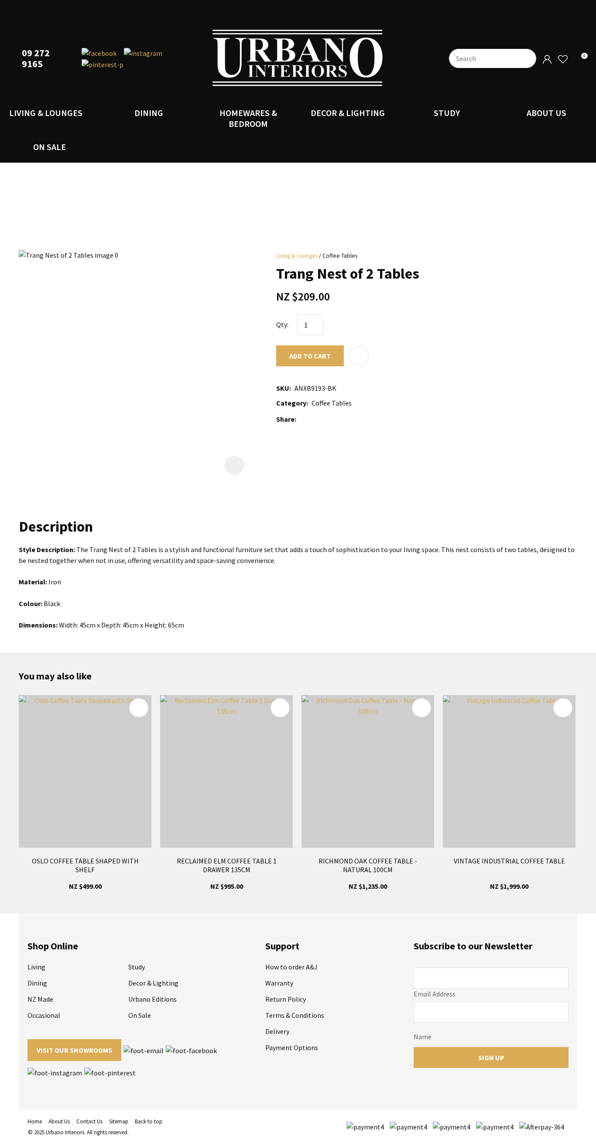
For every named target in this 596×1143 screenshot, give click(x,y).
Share (285, 419)
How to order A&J (291, 966)
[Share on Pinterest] (338, 419)
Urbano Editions (152, 999)
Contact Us (89, 1121)
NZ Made (40, 999)
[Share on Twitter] (312, 419)
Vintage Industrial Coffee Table (509, 860)
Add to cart (310, 355)
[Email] (325, 419)
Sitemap (118, 1121)
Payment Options (291, 1047)
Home (34, 1121)
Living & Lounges (45, 112)
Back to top (148, 1121)
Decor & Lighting (348, 112)
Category (291, 403)
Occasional (43, 1015)
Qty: (282, 324)
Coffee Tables (339, 255)
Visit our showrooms (74, 1050)
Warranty (279, 983)
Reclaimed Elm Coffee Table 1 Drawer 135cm (227, 865)
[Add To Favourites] (359, 355)
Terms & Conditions (294, 1015)
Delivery (277, 1031)
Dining (148, 112)
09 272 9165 (36, 58)
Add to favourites (138, 707)
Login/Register (547, 59)
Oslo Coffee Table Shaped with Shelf (85, 865)
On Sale (49, 146)
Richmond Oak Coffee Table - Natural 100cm (368, 865)
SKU (282, 388)
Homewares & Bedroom (248, 118)
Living (36, 966)
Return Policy (285, 999)
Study (447, 112)
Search (525, 58)
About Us (546, 112)
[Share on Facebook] (301, 419)
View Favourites (562, 59)
